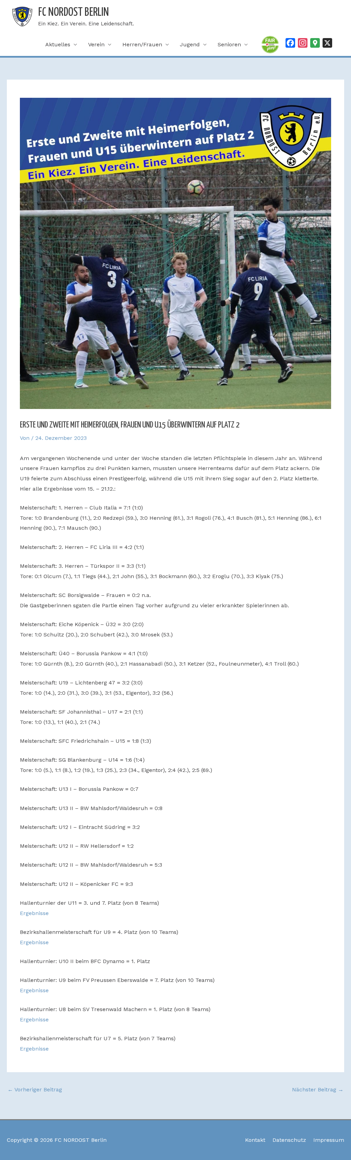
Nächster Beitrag (317, 1089)
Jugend (190, 44)
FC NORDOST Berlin (73, 12)
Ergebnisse (34, 913)
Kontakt (255, 1140)
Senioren (229, 44)
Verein (96, 44)
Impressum (328, 1140)
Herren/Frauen (142, 44)
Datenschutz (289, 1140)
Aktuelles (57, 44)
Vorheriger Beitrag (35, 1089)
